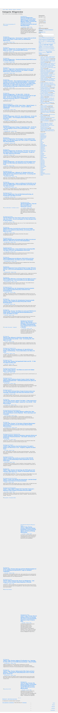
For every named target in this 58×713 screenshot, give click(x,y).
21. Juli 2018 (6, 450)
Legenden (41, 44)
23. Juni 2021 (6, 155)
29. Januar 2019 (7, 383)
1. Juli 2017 (6, 482)
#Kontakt (10, 9)
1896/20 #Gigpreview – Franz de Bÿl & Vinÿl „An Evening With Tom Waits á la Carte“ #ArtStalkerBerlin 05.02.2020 (19, 249)
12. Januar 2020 (7, 251)
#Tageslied (29, 320)
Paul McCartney (47, 47)
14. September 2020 (7, 176)
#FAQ (41, 141)
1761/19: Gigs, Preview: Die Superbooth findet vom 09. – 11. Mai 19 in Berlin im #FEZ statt (19, 362)
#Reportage (43, 163)
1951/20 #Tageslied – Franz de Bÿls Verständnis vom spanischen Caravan (28, 205)
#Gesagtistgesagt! (44, 145)
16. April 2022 (6, 73)
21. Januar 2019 (7, 394)
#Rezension (33, 524)
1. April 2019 (6, 364)
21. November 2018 (7, 415)
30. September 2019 (7, 281)
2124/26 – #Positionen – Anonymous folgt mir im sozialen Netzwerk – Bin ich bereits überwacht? (48, 61)
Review (40, 52)
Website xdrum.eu (42, 29)
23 (45, 21)
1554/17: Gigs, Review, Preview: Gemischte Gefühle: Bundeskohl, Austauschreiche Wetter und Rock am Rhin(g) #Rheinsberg (28, 529)
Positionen (52, 48)
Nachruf (40, 47)
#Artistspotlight (43, 133)
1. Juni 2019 (6, 341)
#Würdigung (43, 172)
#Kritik (10, 478)
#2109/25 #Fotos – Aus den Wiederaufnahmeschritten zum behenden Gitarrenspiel (48, 117)
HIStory (42, 175)
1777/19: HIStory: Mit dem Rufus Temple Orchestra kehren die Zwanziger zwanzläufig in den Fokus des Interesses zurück (19, 392)
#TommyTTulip (45, 38)
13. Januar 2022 (7, 109)
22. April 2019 (6, 353)
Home (4, 9)
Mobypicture (47, 46)
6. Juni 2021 (6, 165)
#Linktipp (11, 216)
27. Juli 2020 (23, 207)
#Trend (13, 478)
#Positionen (11, 434)
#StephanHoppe (41, 38)
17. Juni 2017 (23, 533)
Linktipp (40, 46)
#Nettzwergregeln (44, 157)
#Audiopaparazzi (43, 135)
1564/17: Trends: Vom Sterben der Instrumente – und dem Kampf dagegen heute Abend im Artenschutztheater (19, 480)
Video (40, 54)
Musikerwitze (51, 46)
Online (42, 32)
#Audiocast (42, 134)
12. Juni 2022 (6, 62)
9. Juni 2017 (6, 583)
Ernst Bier (46, 41)
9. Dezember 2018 (7, 404)
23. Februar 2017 (7, 663)
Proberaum (46, 50)
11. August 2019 (6, 292)
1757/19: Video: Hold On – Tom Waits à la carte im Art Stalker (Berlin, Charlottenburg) (18, 370)
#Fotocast (42, 142)
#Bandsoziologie (43, 136)
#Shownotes (43, 165)
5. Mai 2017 (23, 622)
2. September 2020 (7, 187)
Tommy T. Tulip (29, 27)
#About (7, 9)
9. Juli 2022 (6, 51)
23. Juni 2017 (6, 491)
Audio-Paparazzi (43, 39)
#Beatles (43, 37)
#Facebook (46, 37)
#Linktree (14, 9)
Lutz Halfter (43, 46)
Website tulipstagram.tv (49, 29)
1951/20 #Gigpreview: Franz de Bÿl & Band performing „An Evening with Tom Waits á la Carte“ (18, 194)
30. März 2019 (6, 372)
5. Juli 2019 (6, 315)
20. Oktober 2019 (7, 272)
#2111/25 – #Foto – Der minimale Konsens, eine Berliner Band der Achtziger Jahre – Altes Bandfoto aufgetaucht (48, 111)
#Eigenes (5, 104)
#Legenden (42, 153)
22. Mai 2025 (23, 27)
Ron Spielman (43, 52)
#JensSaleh (53, 37)
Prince (44, 50)
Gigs (40, 43)
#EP (21, 16)
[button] (55, 9)
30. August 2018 (7, 439)
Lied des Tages (48, 44)
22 (44, 21)
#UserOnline (19, 9)
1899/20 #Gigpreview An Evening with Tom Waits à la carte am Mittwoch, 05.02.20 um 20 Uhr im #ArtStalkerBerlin (19, 240)
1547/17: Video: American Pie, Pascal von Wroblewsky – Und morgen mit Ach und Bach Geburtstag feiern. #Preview (18, 581)
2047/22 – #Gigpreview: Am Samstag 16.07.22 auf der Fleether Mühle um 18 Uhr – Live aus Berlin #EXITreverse (19, 49)
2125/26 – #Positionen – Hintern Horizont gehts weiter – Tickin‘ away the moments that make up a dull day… (48, 57)
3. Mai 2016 (23, 689)
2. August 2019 (6, 304)
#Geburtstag (43, 144)
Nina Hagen (43, 47)
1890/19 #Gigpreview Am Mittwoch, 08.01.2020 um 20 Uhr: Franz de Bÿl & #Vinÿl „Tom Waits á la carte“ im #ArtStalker (18, 259)
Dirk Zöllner (42, 41)
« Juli (40, 27)
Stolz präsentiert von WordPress (8, 702)
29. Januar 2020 (7, 242)
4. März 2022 (6, 99)
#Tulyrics (42, 170)
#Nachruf (42, 156)
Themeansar (24, 702)
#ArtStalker (40, 37)
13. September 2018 (7, 427)
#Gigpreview (24, 16)
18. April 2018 (6, 462)
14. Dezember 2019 (7, 261)
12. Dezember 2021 (7, 120)
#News (42, 158)
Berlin (40, 41)
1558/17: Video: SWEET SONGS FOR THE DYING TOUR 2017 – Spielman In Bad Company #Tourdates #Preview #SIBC (19, 489)
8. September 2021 (7, 131)
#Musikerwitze (17, 410)
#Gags (6, 410)
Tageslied (49, 52)
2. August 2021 (6, 143)
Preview (41, 50)
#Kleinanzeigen (43, 151)
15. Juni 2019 (23, 328)
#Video (10, 171)
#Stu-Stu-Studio (43, 166)
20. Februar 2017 (7, 675)
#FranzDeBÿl (49, 37)
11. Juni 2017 (6, 573)
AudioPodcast (51, 39)
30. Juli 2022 (6, 42)
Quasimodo (49, 50)
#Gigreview (29, 524)
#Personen (11, 456)
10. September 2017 (7, 472)
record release (53, 50)
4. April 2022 (6, 87)
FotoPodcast (49, 41)
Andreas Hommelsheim (50, 38)
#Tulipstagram (43, 169)
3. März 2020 (6, 232)
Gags (53, 41)
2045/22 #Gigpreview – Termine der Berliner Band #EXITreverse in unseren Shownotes (19, 60)
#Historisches (43, 148)
